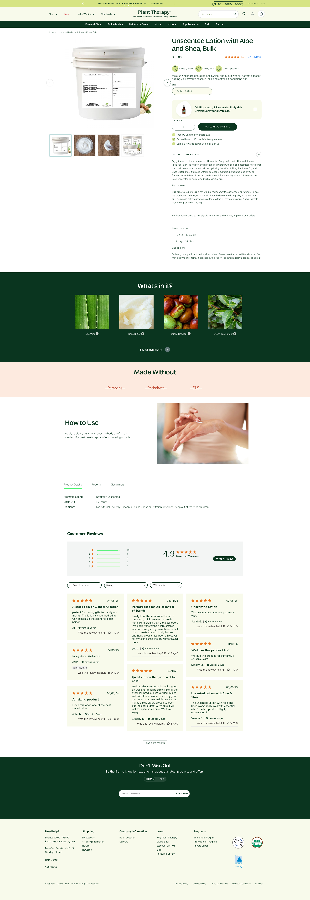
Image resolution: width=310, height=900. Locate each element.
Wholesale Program (204, 837)
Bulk (207, 24)
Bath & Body (115, 24)
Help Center (51, 859)
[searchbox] (84, 585)
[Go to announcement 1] (125, 4)
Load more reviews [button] (155, 743)
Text (162, 779)
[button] (251, 3)
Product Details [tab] (73, 484)
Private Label (201, 845)
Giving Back (163, 841)
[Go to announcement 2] (129, 4)
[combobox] (218, 14)
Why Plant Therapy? (167, 837)
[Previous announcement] (82, 3)
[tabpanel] (155, 503)
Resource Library (166, 853)
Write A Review (224, 558)
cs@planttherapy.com (63, 841)
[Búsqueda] (234, 14)
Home (171, 24)
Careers (123, 841)
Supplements (190, 24)
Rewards (87, 849)
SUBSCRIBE (182, 793)
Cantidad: (177, 120)
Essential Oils (92, 24)
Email (151, 779)
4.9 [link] (242, 56)
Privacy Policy (181, 883)
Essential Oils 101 (166, 845)
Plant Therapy (71, 883)
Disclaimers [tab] (117, 484)
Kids (157, 24)
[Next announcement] (174, 3)
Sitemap (259, 883)
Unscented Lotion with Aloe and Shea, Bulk (77, 32)
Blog (159, 849)
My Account (88, 837)
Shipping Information (93, 841)
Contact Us (51, 866)
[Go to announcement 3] (132, 4)
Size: (174, 84)
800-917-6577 (61, 837)
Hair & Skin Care (138, 24)
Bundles (220, 24)
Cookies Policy (199, 883)
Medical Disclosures (241, 883)
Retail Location (127, 837)
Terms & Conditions (219, 883)
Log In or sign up (210, 143)
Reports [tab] (96, 484)
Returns (86, 845)
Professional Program (205, 841)
